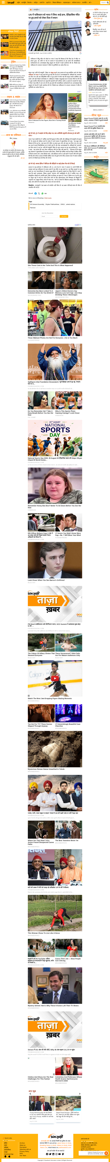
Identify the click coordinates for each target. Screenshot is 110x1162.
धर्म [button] (89, 2)
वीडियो (6, 1147)
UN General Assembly (37, 204)
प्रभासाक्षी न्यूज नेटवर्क (34, 53)
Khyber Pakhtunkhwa (52, 204)
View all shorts (98, 110)
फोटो (5, 1145)
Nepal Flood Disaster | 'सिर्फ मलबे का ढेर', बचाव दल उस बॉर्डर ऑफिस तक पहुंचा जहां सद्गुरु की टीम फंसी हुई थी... (67, 1114)
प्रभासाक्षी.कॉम (45, 1141)
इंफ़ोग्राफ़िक (7, 1150)
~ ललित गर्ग (96, 35)
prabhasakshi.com (65, 1147)
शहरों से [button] (48, 2)
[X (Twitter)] (79, 31)
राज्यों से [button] (42, 2)
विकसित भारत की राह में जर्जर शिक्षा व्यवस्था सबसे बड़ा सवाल (99, 31)
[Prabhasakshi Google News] (80, 53)
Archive (22, 1143)
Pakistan (32, 208)
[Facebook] (79, 28)
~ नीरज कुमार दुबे (97, 18)
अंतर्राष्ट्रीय (23, 2)
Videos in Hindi (62, 1145)
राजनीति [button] (84, 2)
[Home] (31, 9)
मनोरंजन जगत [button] (76, 2)
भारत (37, 74)
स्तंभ (96, 9)
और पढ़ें (22, 158)
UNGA (62, 204)
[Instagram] (56, 1154)
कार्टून (5, 1152)
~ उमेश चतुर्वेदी (97, 26)
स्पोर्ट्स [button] (35, 2)
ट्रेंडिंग (13, 62)
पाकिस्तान (31, 74)
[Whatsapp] (42, 194)
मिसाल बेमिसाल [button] (57, 2)
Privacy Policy (24, 1151)
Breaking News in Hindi (48, 1145)
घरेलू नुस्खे (105, 142)
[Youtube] (59, 1154)
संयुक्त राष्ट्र (53, 72)
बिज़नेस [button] (29, 2)
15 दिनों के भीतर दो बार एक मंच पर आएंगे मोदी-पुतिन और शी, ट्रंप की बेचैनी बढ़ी (100, 14)
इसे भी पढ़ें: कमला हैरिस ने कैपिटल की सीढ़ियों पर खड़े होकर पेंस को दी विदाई (52, 163)
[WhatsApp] (79, 35)
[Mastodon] (63, 1154)
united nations (70, 204)
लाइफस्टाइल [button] (66, 2)
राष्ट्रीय (18, 2)
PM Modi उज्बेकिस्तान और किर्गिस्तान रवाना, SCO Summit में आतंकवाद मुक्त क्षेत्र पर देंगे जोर (95, 148)
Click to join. (48, 198)
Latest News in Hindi (64, 1143)
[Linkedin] (53, 1154)
